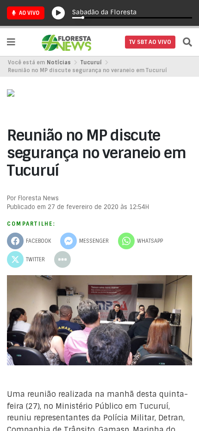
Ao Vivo (28, 13)
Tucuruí (91, 62)
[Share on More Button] (62, 259)
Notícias (59, 62)
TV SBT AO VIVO (150, 42)
